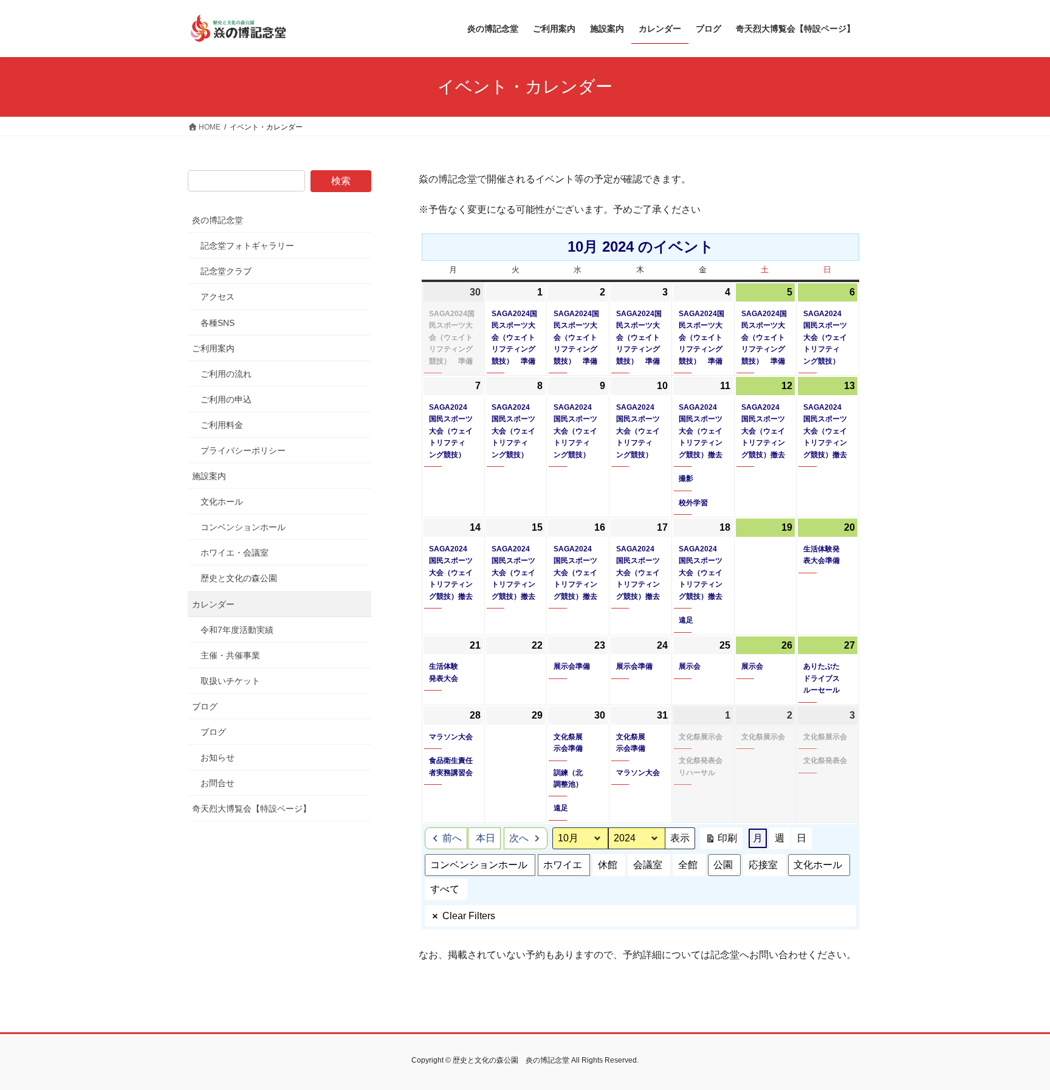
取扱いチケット (230, 681)
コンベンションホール (478, 865)
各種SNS (218, 323)
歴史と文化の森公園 (239, 578)
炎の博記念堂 (217, 220)
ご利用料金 (222, 425)
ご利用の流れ (226, 374)
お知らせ (218, 757)
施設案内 (209, 476)
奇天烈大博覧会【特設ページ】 (251, 808)
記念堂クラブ (226, 271)
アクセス (218, 297)
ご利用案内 (213, 348)
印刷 (721, 841)
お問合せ (218, 783)
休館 (607, 865)
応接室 (763, 865)
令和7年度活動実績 (237, 630)
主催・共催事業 (230, 655)
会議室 (647, 865)
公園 (723, 865)
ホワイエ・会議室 (235, 552)
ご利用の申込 (226, 399)
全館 (688, 865)
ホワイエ (562, 865)
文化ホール (818, 865)
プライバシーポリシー (243, 450)
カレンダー (213, 604)
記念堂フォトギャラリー (247, 245)
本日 (485, 838)
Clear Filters (468, 916)
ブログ (205, 706)
